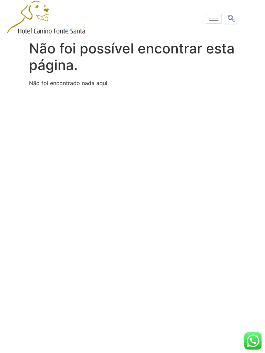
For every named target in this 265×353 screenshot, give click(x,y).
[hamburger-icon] (214, 19)
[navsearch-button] (231, 19)
